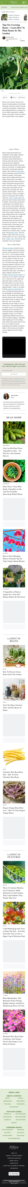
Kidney (8, 239)
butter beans (18, 198)
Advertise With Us (21, 1100)
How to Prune (7, 1132)
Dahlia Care (14, 1122)
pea (23, 235)
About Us (7, 1098)
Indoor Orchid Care (7, 1116)
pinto (19, 239)
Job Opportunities (21, 1103)
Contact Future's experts (14, 1155)
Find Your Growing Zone (7, 1129)
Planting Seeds (20, 1129)
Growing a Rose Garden (20, 1116)
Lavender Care (7, 1119)
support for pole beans (14, 289)
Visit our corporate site (14, 1181)
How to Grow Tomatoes (20, 1113)
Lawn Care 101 (20, 1132)
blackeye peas (13, 232)
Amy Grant (11, 37)
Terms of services (18, 378)
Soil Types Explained (7, 1135)
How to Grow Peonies (21, 1119)
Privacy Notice (20, 380)
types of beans (8, 248)
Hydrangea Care (7, 1113)
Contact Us (20, 1098)
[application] (14, 345)
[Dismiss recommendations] (26, 12)
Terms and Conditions (14, 1158)
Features (22, 40)
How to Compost (20, 1135)
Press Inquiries (7, 1103)
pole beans (20, 171)
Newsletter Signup (7, 1100)
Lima (10, 198)
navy (12, 239)
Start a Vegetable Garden (14, 1138)
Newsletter (22, 97)
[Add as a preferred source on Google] (14, 1173)
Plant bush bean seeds (15, 275)
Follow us (15, 97)
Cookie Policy (14, 1163)
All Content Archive (14, 1106)
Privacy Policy (14, 1160)
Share (6, 97)
